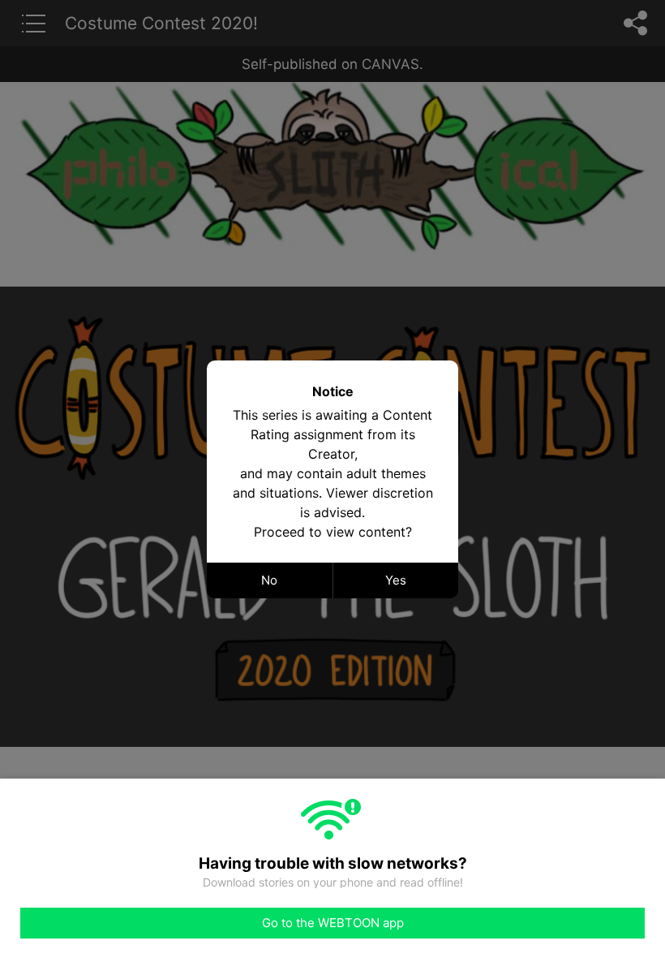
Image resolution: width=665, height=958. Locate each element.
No (269, 580)
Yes (395, 580)
